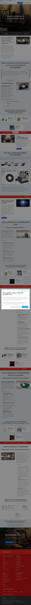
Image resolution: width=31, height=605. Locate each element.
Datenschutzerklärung (14, 304)
